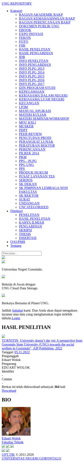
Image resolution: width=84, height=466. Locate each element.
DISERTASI (27, 238)
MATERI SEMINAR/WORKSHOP (44, 118)
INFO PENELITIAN (33, 61)
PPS (22, 168)
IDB (22, 57)
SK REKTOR (29, 195)
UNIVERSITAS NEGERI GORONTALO (31, 458)
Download (9, 390)
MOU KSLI (27, 122)
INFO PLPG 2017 (31, 84)
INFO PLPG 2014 (31, 72)
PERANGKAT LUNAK (36, 141)
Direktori (16, 211)
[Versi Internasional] (3, 258)
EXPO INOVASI (31, 34)
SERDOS (26, 180)
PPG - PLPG (28, 161)
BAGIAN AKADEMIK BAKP (41, 14)
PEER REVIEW (30, 134)
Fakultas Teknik (12, 442)
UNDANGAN (29, 203)
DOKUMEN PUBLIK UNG (39, 26)
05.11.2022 (22, 352)
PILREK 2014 (29, 153)
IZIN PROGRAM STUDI (37, 88)
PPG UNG (26, 165)
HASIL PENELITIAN (34, 49)
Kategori (16, 11)
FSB (22, 45)
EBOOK (25, 30)
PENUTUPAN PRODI (35, 138)
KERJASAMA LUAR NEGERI (41, 99)
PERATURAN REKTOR (37, 145)
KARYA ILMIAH (31, 222)
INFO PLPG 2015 (31, 76)
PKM (22, 157)
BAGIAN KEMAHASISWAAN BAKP (47, 18)
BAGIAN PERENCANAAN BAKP (44, 22)
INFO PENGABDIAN (35, 65)
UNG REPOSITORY (17, 3)
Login (16, 318)
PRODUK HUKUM (33, 172)
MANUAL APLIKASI (35, 111)
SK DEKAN (28, 184)
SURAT (24, 199)
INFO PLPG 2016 (31, 80)
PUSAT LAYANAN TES (37, 176)
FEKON (25, 38)
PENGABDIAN (30, 226)
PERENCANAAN (32, 149)
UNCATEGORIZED (33, 207)
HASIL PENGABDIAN (36, 53)
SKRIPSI (25, 230)
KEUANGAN (29, 103)
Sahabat (17, 310)
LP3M (23, 107)
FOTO (23, 41)
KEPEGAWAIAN (31, 91)
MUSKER (26, 126)
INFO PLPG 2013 (31, 68)
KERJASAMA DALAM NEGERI (43, 95)
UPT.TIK (8, 454)
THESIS (25, 234)
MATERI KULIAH (32, 115)
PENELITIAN (29, 215)
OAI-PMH (17, 242)
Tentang (15, 245)
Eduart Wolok (11, 438)
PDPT (23, 130)
